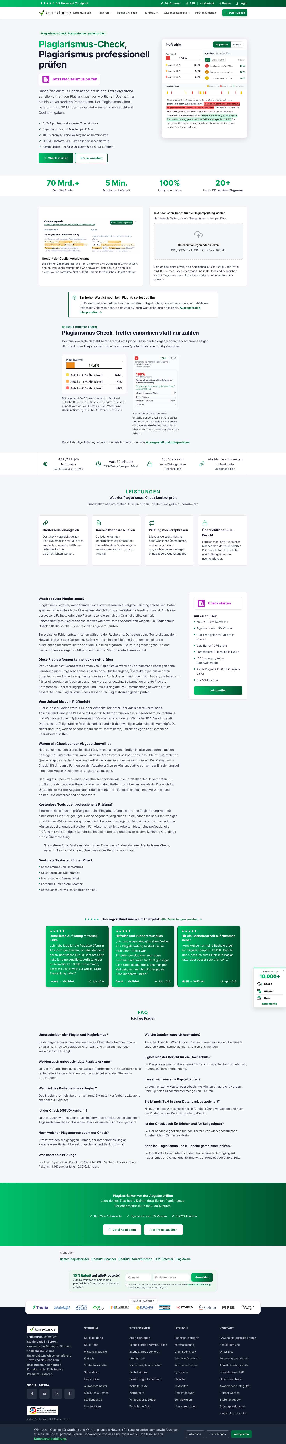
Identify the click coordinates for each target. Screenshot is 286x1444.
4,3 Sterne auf (72, 3)
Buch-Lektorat (138, 1372)
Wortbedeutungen (186, 1365)
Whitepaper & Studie (142, 1399)
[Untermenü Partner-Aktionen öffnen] (219, 13)
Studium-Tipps (93, 1337)
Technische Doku (140, 1406)
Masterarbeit (137, 1358)
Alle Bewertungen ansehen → (181, 919)
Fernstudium (92, 1379)
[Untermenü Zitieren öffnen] (112, 13)
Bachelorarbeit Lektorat (144, 1351)
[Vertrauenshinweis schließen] (282, 971)
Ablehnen (195, 1434)
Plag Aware (183, 1259)
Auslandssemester (95, 1386)
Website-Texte (138, 1386)
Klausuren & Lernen (96, 1392)
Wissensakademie (95, 1351)
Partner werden (230, 1392)
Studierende (35, 1341)
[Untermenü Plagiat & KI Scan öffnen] (140, 13)
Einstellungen (217, 1434)
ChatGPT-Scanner (103, 1259)
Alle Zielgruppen (139, 1337)
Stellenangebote (230, 1399)
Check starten (58, 158)
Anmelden (202, 1277)
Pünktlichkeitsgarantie (234, 1365)
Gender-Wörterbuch (187, 1358)
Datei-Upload (237, 12)
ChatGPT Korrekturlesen (135, 1259)
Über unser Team (231, 1379)
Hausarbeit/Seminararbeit (145, 1365)
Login (243, 3)
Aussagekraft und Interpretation (168, 442)
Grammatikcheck (185, 1351)
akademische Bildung (41, 1346)
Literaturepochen (185, 1406)
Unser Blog (227, 1351)
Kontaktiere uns (230, 1344)
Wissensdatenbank (175, 12)
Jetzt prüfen (218, 690)
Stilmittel (180, 1379)
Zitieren (104, 12)
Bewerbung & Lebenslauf (145, 1379)
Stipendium (91, 1372)
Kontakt (209, 3)
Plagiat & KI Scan (127, 12)
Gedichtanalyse (184, 1392)
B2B (192, 3)
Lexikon (181, 1328)
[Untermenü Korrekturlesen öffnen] (94, 13)
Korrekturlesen (82, 12)
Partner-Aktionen (205, 12)
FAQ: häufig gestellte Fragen (238, 1337)
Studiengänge (93, 1399)
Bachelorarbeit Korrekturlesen (148, 1344)
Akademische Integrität (234, 1386)
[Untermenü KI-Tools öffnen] (158, 13)
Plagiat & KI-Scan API (233, 1413)
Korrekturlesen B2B (232, 1372)
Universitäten (92, 1406)
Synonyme (181, 1372)
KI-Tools (150, 12)
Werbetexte (136, 1392)
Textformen (139, 1328)
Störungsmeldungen (233, 1406)
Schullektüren (183, 1399)
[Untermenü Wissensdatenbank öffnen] (190, 13)
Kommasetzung (184, 1344)
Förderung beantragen (234, 1358)
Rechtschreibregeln (187, 1337)
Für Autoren (172, 3)
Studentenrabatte (95, 1365)
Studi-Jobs (91, 1344)
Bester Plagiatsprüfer (74, 1259)
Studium (65, 1346)
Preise (225, 3)
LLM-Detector (163, 1259)
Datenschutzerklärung (199, 1284)
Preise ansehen (91, 158)
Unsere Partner (143, 1301)
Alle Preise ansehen (163, 1230)
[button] (204, 88)
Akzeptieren (241, 1434)
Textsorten (181, 1386)
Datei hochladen (124, 1230)
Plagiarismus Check (155, 845)
